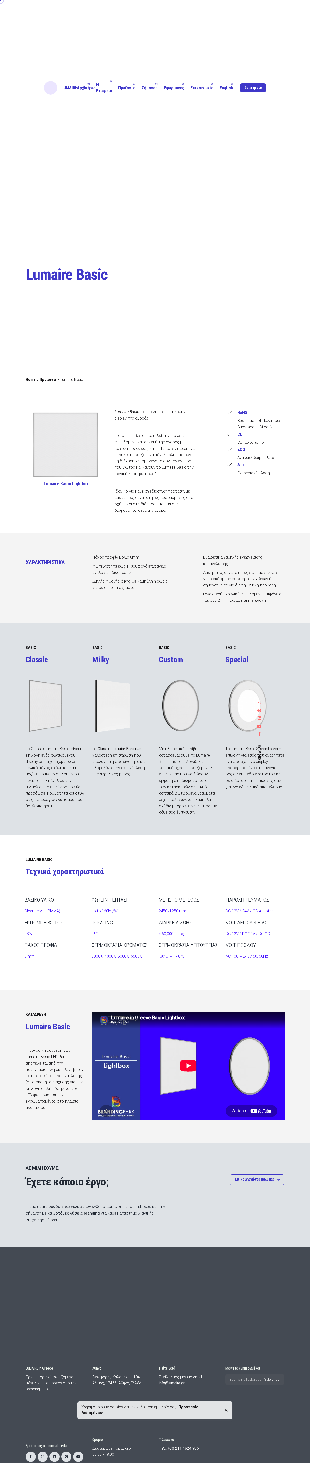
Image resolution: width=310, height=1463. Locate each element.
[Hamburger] (50, 88)
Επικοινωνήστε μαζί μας (255, 1179)
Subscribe (271, 1379)
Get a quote (253, 87)
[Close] (226, 1410)
